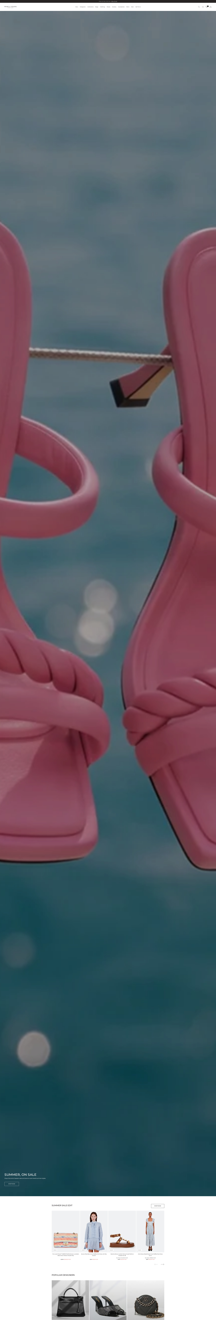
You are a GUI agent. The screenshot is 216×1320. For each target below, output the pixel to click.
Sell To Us (138, 6)
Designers (82, 6)
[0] (207, 7)
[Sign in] (203, 7)
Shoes (108, 6)
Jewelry (114, 6)
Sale (132, 6)
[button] (199, 7)
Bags (96, 6)
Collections (90, 6)
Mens (127, 6)
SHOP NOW (116, 1)
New (76, 6)
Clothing (102, 6)
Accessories (121, 6)
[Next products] (162, 1264)
